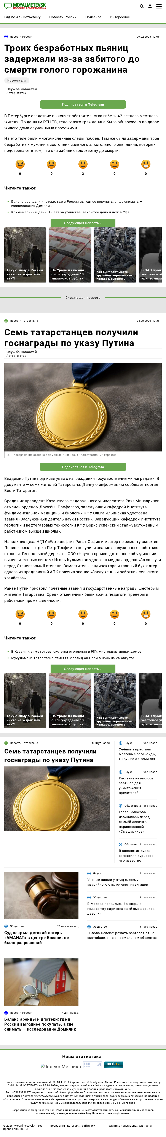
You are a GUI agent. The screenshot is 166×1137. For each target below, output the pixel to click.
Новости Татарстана (24, 320)
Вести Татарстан (20, 490)
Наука (128, 743)
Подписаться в (83, 104)
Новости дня (16, 80)
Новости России (21, 36)
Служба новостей (21, 89)
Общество (131, 805)
